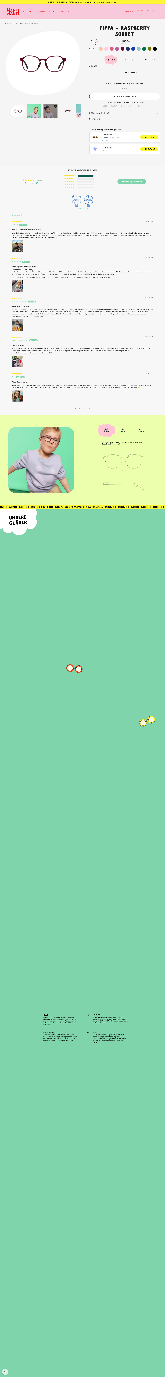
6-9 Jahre (129, 59)
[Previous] (8, 63)
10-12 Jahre (150, 59)
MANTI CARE (106, 148)
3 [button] (83, 409)
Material (94, 119)
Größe (93, 66)
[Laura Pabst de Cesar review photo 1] (18, 361)
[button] (69, 176)
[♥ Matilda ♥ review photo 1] (18, 286)
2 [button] (79, 409)
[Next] (77, 63)
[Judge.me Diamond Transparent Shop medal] (88, 200)
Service (65, 11)
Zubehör (40, 11)
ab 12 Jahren (131, 72)
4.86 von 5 (39, 181)
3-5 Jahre (110, 59)
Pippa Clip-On (106, 134)
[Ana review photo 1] (18, 396)
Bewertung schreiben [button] (132, 181)
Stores (53, 11)
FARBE (92, 49)
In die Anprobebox (124, 96)
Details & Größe (99, 113)
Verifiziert (82, 208)
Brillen (27, 11)
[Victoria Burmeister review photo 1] (18, 325)
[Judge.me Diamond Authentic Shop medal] (76, 200)
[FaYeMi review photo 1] (18, 246)
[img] (17, 221)
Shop (7, 23)
